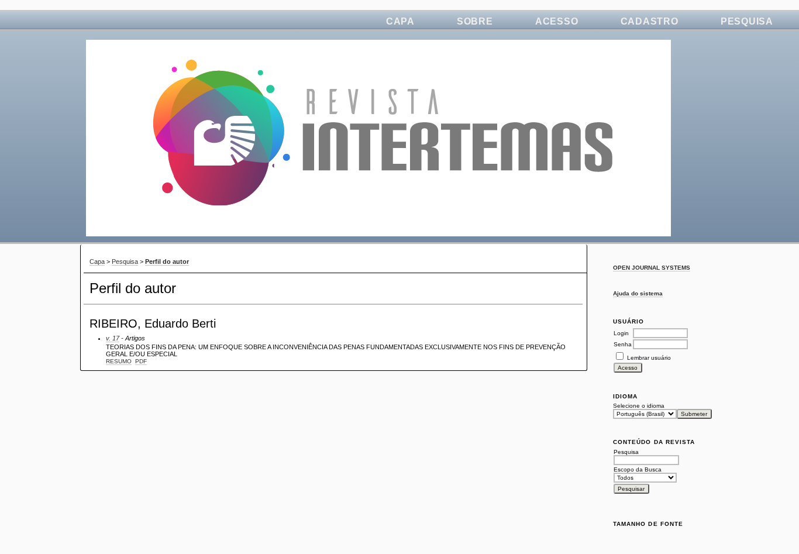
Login (621, 333)
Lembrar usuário (649, 358)
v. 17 (112, 338)
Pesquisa (747, 21)
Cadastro (650, 21)
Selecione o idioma (638, 405)
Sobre (475, 21)
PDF (141, 361)
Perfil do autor (167, 261)
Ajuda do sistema (638, 293)
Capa (400, 21)
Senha (623, 344)
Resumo (119, 361)
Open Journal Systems (651, 267)
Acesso (556, 21)
